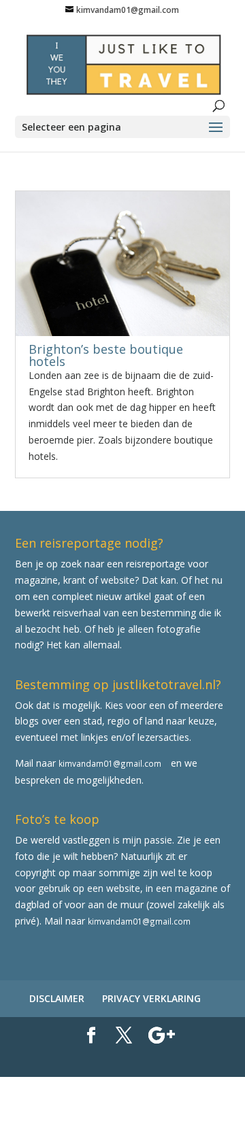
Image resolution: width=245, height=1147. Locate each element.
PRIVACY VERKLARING (151, 998)
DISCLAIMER (56, 998)
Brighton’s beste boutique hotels (106, 355)
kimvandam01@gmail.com (110, 763)
